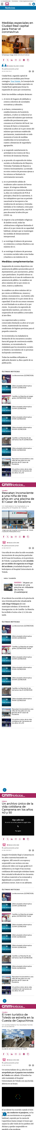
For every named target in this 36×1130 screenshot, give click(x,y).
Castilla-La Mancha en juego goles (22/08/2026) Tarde (22, 397)
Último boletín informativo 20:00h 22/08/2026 (22, 428)
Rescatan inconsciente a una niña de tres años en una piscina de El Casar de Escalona (22, 461)
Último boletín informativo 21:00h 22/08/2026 (22, 418)
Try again (18, 831)
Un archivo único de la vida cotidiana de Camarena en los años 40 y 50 (22, 471)
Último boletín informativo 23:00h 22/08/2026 (22, 387)
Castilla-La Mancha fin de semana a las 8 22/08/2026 (22, 439)
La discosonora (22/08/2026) (23, 375)
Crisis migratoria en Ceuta (26, 1)
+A (30, 71)
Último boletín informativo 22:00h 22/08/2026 (22, 407)
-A (33, 71)
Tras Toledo (15, 81)
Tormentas (15, 1)
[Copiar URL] (18, 826)
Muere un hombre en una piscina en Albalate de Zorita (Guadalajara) (23, 587)
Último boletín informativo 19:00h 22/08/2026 (22, 449)
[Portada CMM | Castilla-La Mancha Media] (7, 4)
